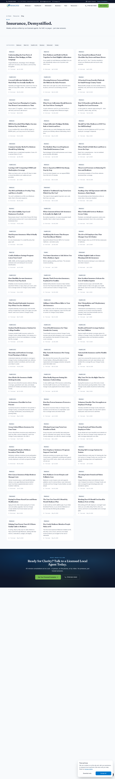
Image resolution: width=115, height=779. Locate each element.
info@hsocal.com (46, 1)
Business (58, 5)
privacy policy (89, 769)
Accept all (103, 773)
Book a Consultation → (103, 1)
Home (9, 16)
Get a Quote (103, 5)
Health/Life (38, 5)
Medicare (28, 5)
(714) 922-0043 (72, 577)
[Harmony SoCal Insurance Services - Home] (12, 5)
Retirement (48, 5)
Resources (74, 5)
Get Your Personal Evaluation (47, 577)
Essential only (87, 773)
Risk (65, 5)
